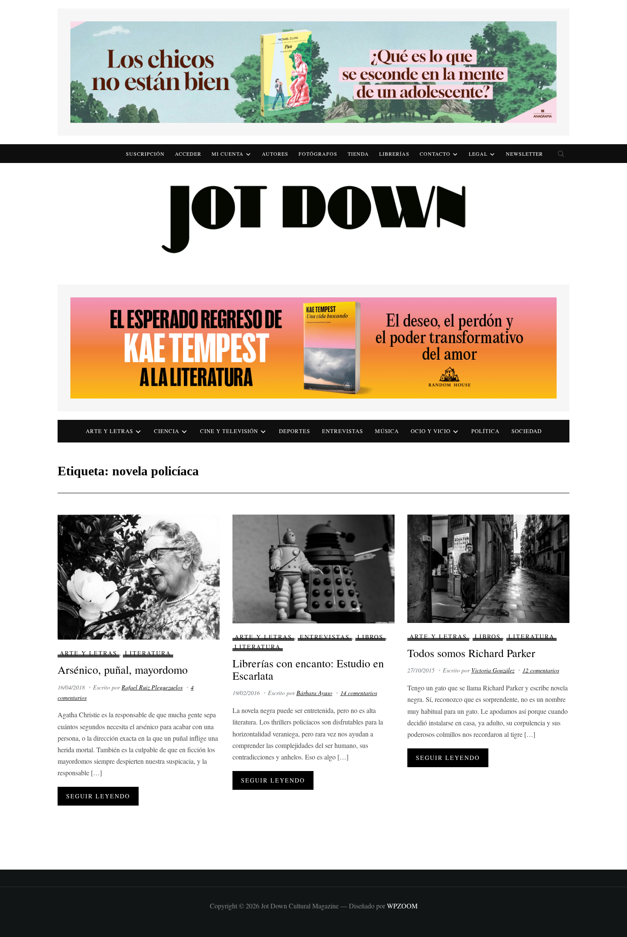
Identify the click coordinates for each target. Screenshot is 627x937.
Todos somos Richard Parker (471, 653)
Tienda (358, 153)
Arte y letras (109, 431)
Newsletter (524, 153)
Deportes (294, 431)
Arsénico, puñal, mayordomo (123, 669)
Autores (275, 153)
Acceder (188, 153)
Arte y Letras (88, 653)
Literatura (148, 653)
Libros (370, 637)
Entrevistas (342, 431)
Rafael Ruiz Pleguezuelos (152, 687)
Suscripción (145, 153)
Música (387, 431)
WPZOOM (402, 905)
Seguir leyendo (98, 796)
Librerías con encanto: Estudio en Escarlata (308, 669)
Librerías (394, 153)
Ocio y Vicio (430, 431)
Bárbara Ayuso (314, 693)
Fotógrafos (318, 153)
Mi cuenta (228, 153)
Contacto (435, 153)
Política (485, 431)
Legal (478, 153)
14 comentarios (358, 693)
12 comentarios (540, 670)
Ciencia (166, 431)
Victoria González (492, 670)
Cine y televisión (229, 431)
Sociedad (526, 431)
